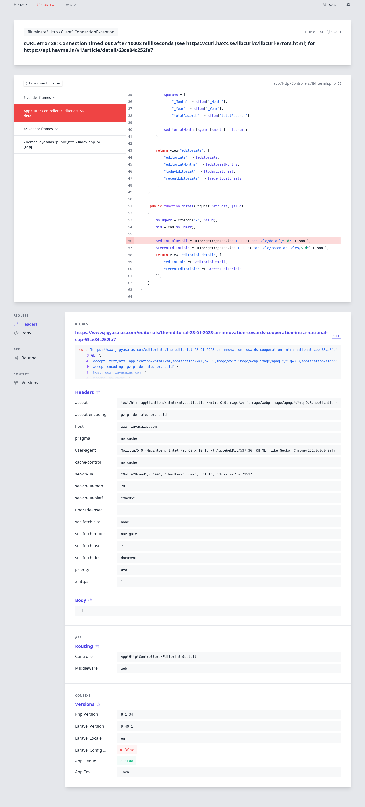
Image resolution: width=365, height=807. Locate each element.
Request (21, 315)
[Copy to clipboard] (335, 350)
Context (21, 374)
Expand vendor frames (44, 83)
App (17, 349)
